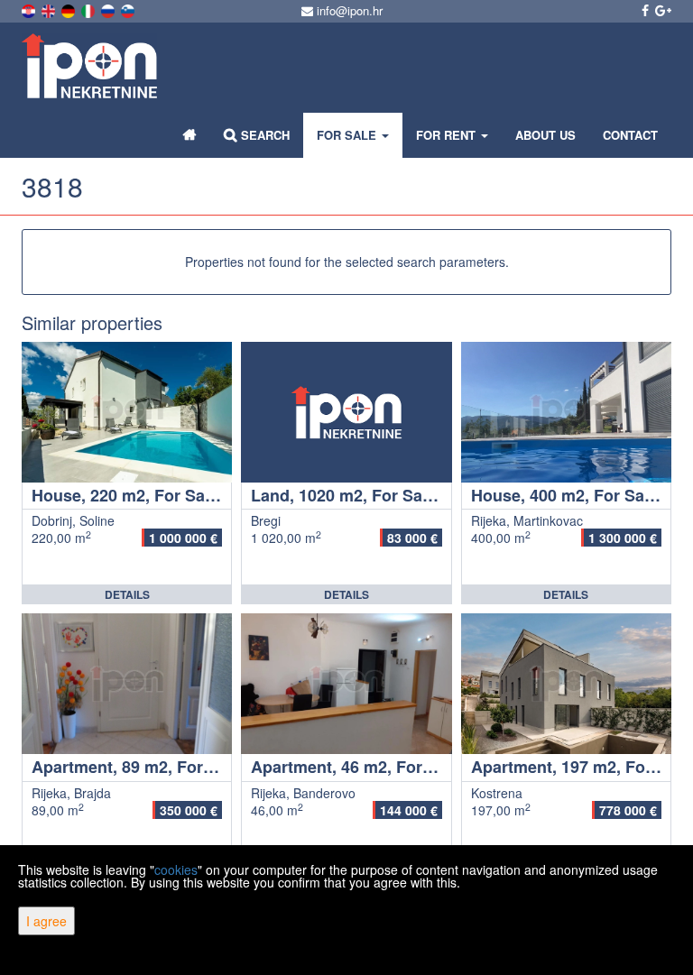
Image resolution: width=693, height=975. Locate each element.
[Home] (190, 135)
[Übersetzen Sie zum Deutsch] (69, 9)
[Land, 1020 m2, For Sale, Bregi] (346, 412)
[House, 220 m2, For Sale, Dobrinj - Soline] (127, 412)
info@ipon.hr (348, 10)
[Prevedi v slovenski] (129, 9)
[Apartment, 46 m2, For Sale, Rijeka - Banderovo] (346, 683)
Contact (630, 134)
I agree (46, 921)
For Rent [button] (447, 134)
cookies (176, 869)
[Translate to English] (50, 9)
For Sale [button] (348, 134)
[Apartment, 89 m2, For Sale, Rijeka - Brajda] (127, 683)
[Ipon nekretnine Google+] (661, 10)
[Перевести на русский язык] (109, 9)
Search (263, 134)
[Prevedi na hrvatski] (30, 9)
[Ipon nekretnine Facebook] (644, 10)
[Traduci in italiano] (89, 9)
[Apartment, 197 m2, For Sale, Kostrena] (566, 683)
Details (127, 594)
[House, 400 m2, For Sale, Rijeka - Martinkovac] (566, 412)
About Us (545, 134)
